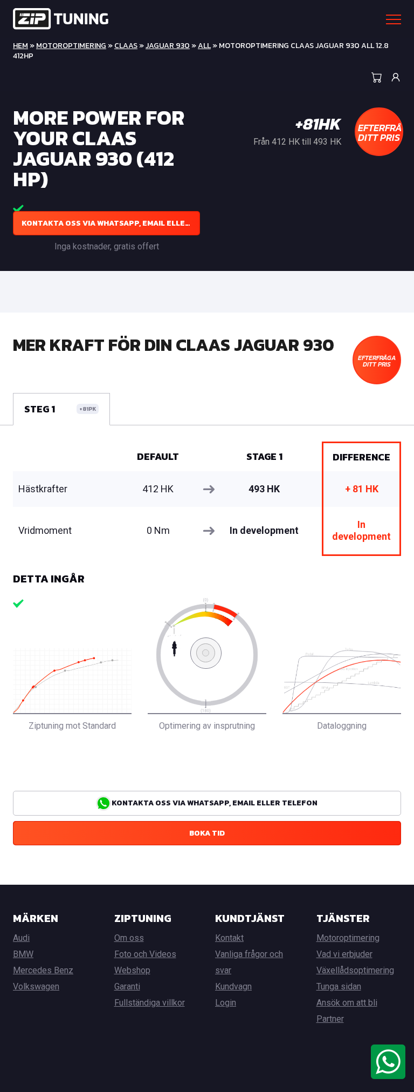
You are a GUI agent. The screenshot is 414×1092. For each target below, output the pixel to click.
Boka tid (207, 833)
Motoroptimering (71, 45)
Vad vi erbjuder (344, 954)
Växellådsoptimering (355, 970)
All (204, 45)
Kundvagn (233, 986)
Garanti (127, 986)
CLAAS (125, 45)
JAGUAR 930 (168, 45)
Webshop (132, 970)
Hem (20, 45)
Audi (21, 938)
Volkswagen (36, 986)
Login (225, 1003)
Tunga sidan (338, 986)
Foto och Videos (145, 954)
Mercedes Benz (43, 970)
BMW (23, 954)
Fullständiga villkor (149, 1003)
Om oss (129, 938)
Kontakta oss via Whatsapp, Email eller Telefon (111, 223)
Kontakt (229, 938)
